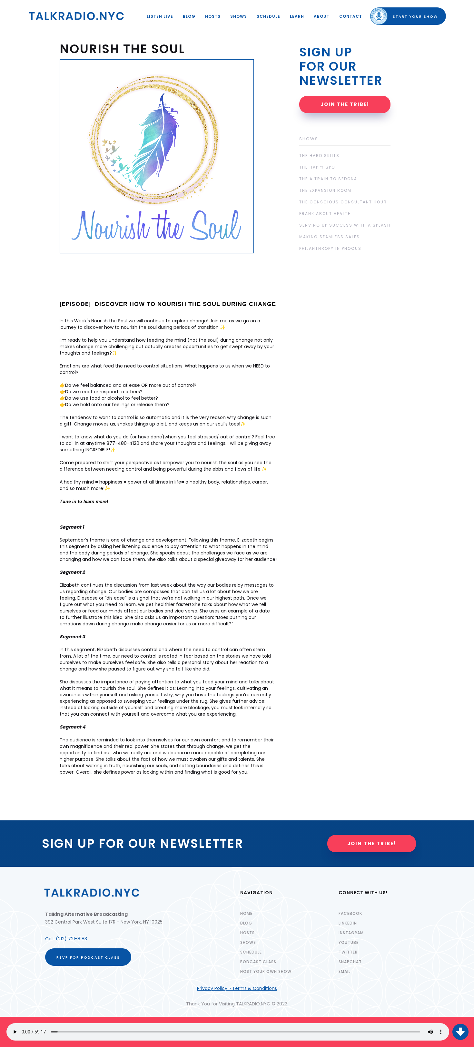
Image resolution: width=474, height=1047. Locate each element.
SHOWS (238, 16)
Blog (189, 16)
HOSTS (213, 16)
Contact (350, 16)
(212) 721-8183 (71, 938)
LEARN (297, 16)
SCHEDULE (268, 16)
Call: (50, 938)
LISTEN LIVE (160, 16)
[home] (76, 16)
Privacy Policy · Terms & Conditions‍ (237, 988)
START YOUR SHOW (409, 16)
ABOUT (322, 16)
